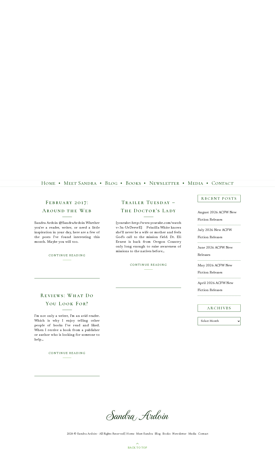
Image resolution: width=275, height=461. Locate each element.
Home (48, 183)
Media (195, 183)
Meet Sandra (80, 183)
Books (133, 183)
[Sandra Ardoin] (137, 90)
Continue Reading (67, 255)
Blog (111, 183)
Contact (223, 183)
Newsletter (164, 183)
